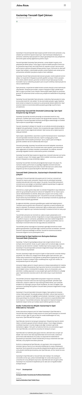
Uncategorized (27, 369)
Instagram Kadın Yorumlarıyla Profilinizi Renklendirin (33, 375)
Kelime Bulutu (22, 5)
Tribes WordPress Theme (36, 393)
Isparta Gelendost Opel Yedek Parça (27, 380)
